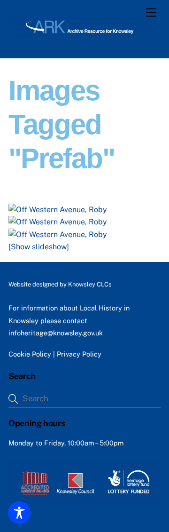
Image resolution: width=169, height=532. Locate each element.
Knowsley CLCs (90, 284)
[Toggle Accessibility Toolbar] (19, 512)
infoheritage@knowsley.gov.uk (55, 333)
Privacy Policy (79, 354)
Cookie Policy (29, 354)
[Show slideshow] (38, 246)
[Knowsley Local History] (82, 33)
